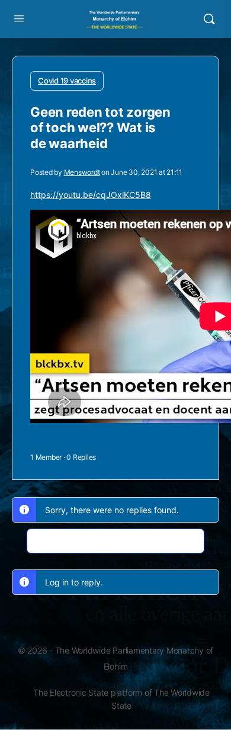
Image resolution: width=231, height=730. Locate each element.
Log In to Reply (115, 540)
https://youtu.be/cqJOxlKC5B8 (90, 195)
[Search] (209, 19)
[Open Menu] (19, 18)
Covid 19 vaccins (67, 80)
